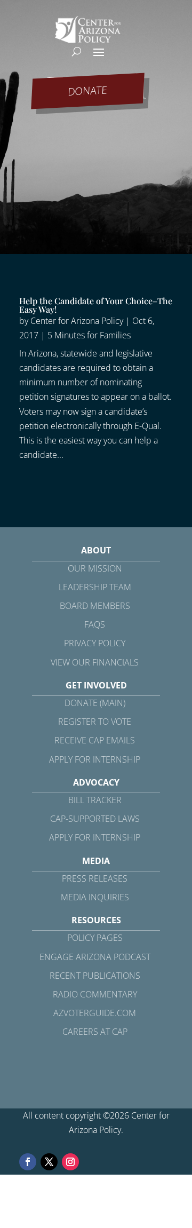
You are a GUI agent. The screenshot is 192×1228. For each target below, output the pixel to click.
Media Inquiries (95, 897)
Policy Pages (95, 938)
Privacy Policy (94, 643)
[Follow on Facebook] (27, 1161)
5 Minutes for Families (89, 335)
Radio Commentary (95, 994)
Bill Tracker (95, 800)
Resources (96, 920)
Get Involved (96, 685)
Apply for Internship (94, 759)
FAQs (94, 624)
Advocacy (96, 782)
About (96, 550)
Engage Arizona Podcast (94, 957)
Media (96, 861)
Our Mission (95, 568)
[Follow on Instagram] (70, 1161)
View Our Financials (95, 662)
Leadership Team (95, 587)
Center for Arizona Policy (76, 321)
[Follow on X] (49, 1161)
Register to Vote (94, 721)
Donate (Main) (95, 703)
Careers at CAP (94, 1031)
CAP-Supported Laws (95, 819)
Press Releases (94, 878)
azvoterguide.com (94, 1013)
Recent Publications (95, 975)
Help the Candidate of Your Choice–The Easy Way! (95, 305)
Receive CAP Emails (94, 740)
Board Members (95, 606)
